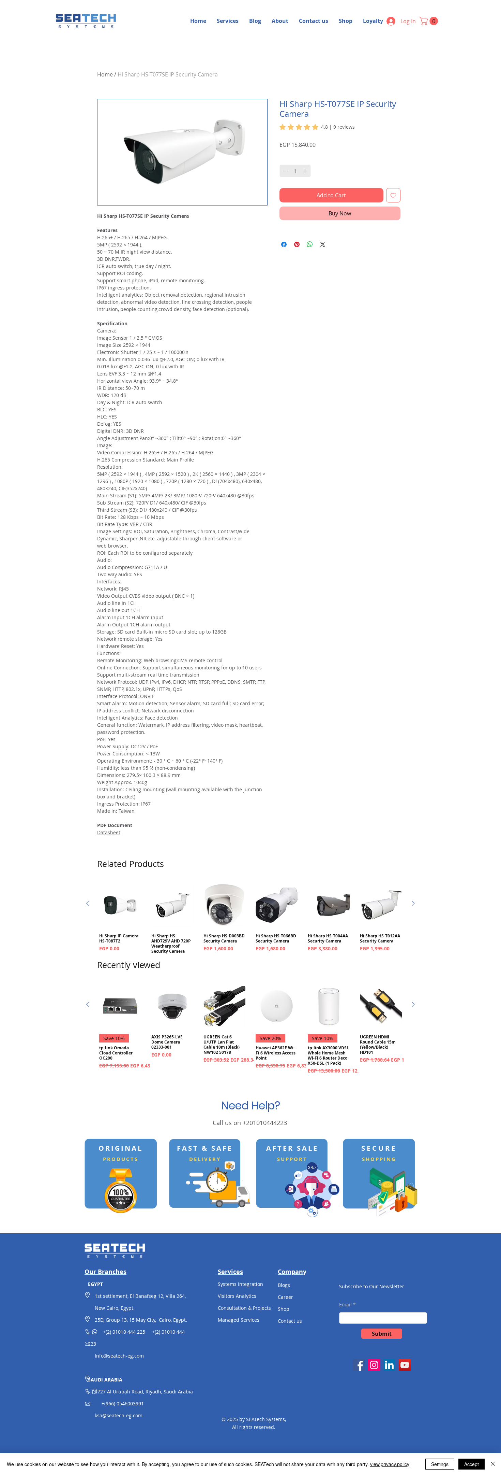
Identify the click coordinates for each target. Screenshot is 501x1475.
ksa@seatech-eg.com (118, 1415)
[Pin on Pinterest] (297, 244)
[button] (429, 21)
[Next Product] (413, 903)
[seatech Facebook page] (359, 1365)
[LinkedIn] (389, 1365)
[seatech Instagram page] (374, 1365)
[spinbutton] (295, 171)
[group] (251, 923)
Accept (471, 1464)
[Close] (493, 1464)
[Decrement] (284, 171)
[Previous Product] (88, 903)
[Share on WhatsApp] (310, 244)
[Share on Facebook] (284, 244)
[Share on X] (323, 244)
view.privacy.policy (389, 1464)
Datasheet (108, 832)
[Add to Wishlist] (393, 195)
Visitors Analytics (237, 1296)
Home (105, 74)
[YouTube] (405, 1365)
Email (345, 1304)
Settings (440, 1464)
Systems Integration (240, 1284)
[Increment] (305, 171)
